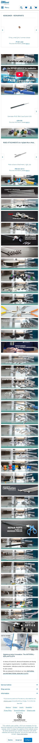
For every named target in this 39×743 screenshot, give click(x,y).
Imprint (21, 707)
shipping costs (7, 701)
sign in (27, 43)
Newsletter (29, 707)
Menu (7, 7)
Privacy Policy (8, 710)
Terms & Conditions (19, 710)
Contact (15, 707)
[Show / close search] (21, 7)
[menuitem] (5, 7)
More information (22, 734)
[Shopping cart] (36, 7)
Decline (10, 740)
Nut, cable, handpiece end (19, 37)
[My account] (31, 7)
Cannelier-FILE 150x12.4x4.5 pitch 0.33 (19, 116)
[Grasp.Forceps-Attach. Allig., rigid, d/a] (19, 154)
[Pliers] (19, 313)
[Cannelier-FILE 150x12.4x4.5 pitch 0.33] (19, 106)
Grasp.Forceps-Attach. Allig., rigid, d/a (20, 164)
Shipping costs (31, 710)
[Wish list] (26, 7)
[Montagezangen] (19, 299)
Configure (28, 740)
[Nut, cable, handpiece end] (19, 28)
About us (8, 707)
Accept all (19, 740)
